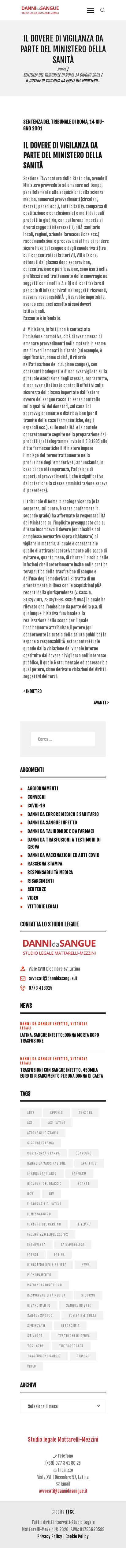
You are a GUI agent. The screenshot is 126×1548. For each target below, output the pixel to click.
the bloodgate (71, 1346)
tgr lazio (35, 1346)
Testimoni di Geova (74, 1336)
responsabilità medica (46, 1295)
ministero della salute (46, 1265)
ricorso (88, 1295)
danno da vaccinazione (46, 1163)
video (31, 1366)
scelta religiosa (82, 1315)
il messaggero (39, 1214)
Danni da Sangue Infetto (52, 822)
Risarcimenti (41, 881)
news (86, 1265)
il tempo (84, 1224)
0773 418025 (40, 988)
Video (33, 898)
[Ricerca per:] (63, 739)
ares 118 (85, 1112)
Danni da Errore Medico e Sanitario (63, 814)
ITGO (70, 1511)
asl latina (56, 1123)
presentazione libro (44, 1285)
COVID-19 (36, 806)
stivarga (35, 1336)
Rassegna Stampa (45, 864)
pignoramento (39, 1275)
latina (59, 1255)
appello (56, 1112)
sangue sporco (40, 1315)
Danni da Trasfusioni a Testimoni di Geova (64, 843)
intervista (36, 1244)
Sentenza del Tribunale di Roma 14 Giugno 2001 (61, 75)
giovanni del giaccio (44, 1184)
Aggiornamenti (43, 788)
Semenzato (36, 1326)
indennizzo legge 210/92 (47, 1234)
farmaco (79, 1173)
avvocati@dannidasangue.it (53, 978)
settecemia (70, 1326)
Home (61, 69)
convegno (84, 1153)
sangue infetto (79, 1305)
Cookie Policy (77, 1536)
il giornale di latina (44, 1204)
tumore (83, 1356)
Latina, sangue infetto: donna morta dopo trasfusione (59, 1037)
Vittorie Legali (43, 906)
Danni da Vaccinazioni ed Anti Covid (63, 855)
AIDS (31, 1112)
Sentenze (37, 889)
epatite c (89, 1163)
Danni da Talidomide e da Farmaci (61, 831)
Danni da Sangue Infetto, (45, 1024)
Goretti (84, 1184)
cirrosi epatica (40, 1143)
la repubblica (72, 1244)
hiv (51, 1194)
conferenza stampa (43, 1153)
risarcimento (38, 1305)
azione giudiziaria (42, 1133)
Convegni (37, 797)
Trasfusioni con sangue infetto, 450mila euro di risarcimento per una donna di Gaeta (61, 1073)
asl (30, 1123)
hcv (30, 1194)
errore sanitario (42, 1173)
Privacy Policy (49, 1536)
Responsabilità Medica (50, 872)
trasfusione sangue (44, 1356)
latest (33, 1255)
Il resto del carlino (44, 1224)
